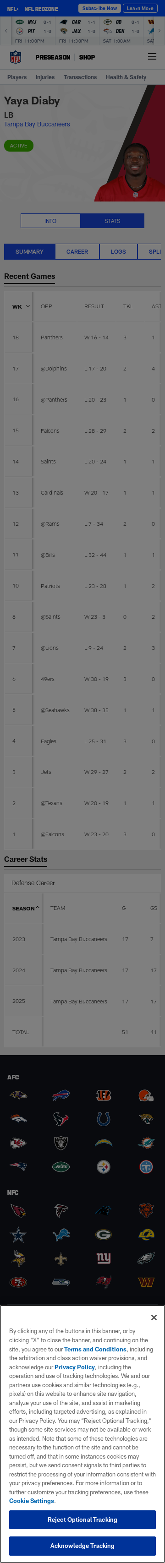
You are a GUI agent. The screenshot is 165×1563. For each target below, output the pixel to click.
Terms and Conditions (95, 1349)
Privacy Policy (75, 1367)
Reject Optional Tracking (82, 1519)
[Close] (154, 1317)
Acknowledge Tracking (82, 1545)
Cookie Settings (31, 1500)
